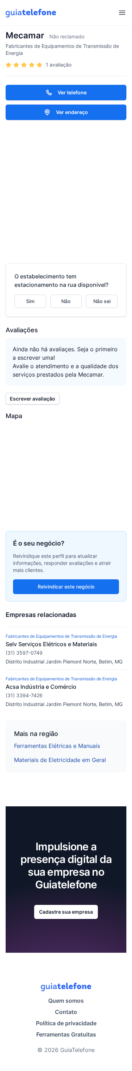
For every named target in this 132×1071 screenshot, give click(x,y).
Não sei (102, 301)
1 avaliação (58, 65)
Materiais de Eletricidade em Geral (60, 759)
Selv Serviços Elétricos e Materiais (51, 644)
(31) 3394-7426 (24, 695)
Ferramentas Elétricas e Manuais (57, 745)
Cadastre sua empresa (66, 912)
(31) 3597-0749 (24, 653)
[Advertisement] (66, 192)
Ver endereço (72, 112)
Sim (30, 301)
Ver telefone (72, 92)
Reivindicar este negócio (66, 587)
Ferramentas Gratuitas (66, 1034)
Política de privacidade (66, 1023)
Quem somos (66, 1000)
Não (65, 301)
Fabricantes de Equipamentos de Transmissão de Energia (62, 49)
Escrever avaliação (32, 399)
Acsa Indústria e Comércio (41, 686)
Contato (66, 1011)
